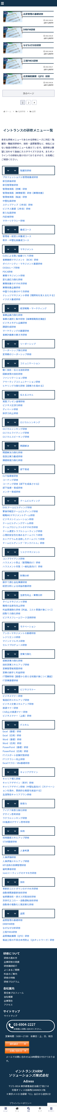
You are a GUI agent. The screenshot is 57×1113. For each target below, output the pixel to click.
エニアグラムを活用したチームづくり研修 (24, 539)
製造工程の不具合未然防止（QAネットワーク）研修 (28, 939)
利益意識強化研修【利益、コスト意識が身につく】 (28, 609)
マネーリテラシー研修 (14, 220)
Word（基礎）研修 (12, 739)
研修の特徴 (9, 977)
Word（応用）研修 (12, 743)
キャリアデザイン (29, 772)
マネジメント (26, 249)
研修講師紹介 (10, 965)
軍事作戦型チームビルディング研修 (20, 511)
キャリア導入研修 (11, 778)
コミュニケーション (30, 363)
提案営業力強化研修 (13, 660)
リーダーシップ (28, 343)
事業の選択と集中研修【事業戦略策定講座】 (25, 319)
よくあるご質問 (11, 969)
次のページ (28, 93)
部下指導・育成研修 (13, 487)
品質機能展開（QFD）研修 (16, 935)
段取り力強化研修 (11, 613)
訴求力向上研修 (10, 413)
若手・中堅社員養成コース (16, 240)
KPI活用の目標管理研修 (14, 865)
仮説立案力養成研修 (13, 456)
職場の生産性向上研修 (14, 605)
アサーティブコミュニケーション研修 (21, 381)
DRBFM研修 (9, 924)
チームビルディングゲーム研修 (18, 523)
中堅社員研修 (9, 200)
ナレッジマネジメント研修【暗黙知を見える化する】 (29, 295)
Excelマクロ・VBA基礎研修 (16, 763)
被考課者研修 (9, 869)
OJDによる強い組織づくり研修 (18, 255)
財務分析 (24, 575)
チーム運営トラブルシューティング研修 (22, 531)
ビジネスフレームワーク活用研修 (19, 617)
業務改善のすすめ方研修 (15, 283)
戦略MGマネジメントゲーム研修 (19, 515)
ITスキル (24, 724)
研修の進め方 (10, 957)
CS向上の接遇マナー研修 (15, 711)
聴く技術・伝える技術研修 (16, 370)
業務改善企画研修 (11, 287)
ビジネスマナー (28, 689)
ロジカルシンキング (30, 422)
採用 (22, 831)
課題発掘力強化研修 (13, 460)
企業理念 (8, 1000)
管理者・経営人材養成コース (17, 236)
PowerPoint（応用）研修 (15, 751)
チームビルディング (30, 500)
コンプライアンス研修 (14, 558)
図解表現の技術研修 (13, 373)
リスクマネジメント (30, 552)
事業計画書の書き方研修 (15, 334)
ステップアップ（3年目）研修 (18, 204)
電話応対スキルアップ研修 (16, 700)
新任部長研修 (9, 181)
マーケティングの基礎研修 (16, 330)
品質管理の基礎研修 (13, 920)
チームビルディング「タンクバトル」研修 (23, 543)
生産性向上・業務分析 (31, 595)
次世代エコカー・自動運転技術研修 (20, 900)
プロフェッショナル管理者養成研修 (20, 177)
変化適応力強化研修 (13, 279)
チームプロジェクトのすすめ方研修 (20, 527)
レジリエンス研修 (11, 637)
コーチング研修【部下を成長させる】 (21, 483)
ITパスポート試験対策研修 (16, 755)
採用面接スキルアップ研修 (16, 837)
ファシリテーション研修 (15, 377)
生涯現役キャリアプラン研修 (17, 794)
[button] (2, 3)
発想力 (23, 803)
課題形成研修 (9, 326)
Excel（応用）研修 (12, 735)
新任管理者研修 (10, 185)
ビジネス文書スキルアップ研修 (18, 703)
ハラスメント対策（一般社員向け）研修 (22, 566)
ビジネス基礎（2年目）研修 (16, 208)
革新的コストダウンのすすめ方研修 (20, 888)
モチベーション (28, 626)
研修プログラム (11, 981)
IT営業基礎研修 (10, 680)
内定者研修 (8, 216)
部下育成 (24, 469)
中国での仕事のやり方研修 (16, 291)
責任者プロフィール (14, 992)
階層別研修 (25, 170)
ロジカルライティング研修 (16, 432)
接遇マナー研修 (10, 707)
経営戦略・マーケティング (33, 308)
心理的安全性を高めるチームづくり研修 (22, 535)
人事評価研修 (9, 857)
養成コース (25, 229)
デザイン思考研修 (11, 814)
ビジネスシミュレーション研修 (18, 519)
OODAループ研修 (11, 267)
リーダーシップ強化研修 (15, 350)
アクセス (8, 1004)
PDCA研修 (8, 271)
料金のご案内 (10, 973)
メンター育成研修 (11, 491)
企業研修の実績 (11, 961)
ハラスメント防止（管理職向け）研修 (21, 562)
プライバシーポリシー (20, 1103)
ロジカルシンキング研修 (15, 428)
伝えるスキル (26, 394)
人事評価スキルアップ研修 (16, 861)
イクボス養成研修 (11, 299)
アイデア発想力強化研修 (15, 810)
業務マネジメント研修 (14, 275)
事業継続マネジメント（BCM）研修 (20, 259)
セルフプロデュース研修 (15, 645)
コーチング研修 (10, 479)
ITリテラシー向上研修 (14, 759)
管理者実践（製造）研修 (15, 196)
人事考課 (24, 850)
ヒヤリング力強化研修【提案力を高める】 (24, 385)
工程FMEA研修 (10, 932)
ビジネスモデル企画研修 (15, 322)
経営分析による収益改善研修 (17, 586)
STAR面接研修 (10, 841)
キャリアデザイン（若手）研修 (18, 782)
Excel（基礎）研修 (12, 731)
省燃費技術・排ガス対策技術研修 (19, 896)
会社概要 (8, 996)
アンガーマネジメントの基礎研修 (19, 633)
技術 (22, 882)
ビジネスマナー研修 (13, 696)
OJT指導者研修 (10, 475)
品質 (22, 913)
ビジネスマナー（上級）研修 (17, 715)
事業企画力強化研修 (13, 315)
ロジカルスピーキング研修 (16, 436)
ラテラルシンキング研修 (15, 818)
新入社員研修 (9, 212)
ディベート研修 (10, 409)
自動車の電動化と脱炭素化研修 (18, 904)
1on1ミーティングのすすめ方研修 (19, 873)
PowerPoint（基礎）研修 (15, 747)
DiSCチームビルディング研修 (17, 507)
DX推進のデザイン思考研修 (16, 822)
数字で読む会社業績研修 (15, 582)
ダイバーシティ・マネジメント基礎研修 (22, 263)
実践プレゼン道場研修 (14, 401)
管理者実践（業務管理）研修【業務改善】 (24, 192)
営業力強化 (25, 654)
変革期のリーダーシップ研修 (17, 354)
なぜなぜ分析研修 (11, 928)
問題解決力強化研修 (13, 452)
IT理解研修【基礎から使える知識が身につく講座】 (28, 676)
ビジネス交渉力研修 (13, 405)
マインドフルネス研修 (14, 641)
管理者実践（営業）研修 (15, 188)
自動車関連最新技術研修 (15, 892)
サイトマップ (10, 1015)
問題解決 (24, 445)
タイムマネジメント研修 (15, 601)
